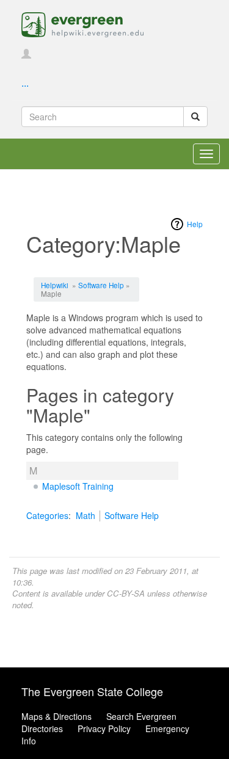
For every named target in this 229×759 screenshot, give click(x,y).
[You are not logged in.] (26, 54)
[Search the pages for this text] (195, 116)
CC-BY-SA (126, 593)
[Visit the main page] (82, 23)
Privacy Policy (104, 728)
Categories (47, 515)
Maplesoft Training (78, 486)
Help (195, 224)
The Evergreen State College (92, 691)
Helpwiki (54, 285)
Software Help (101, 285)
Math (85, 515)
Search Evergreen (141, 716)
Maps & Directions (56, 716)
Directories (42, 728)
